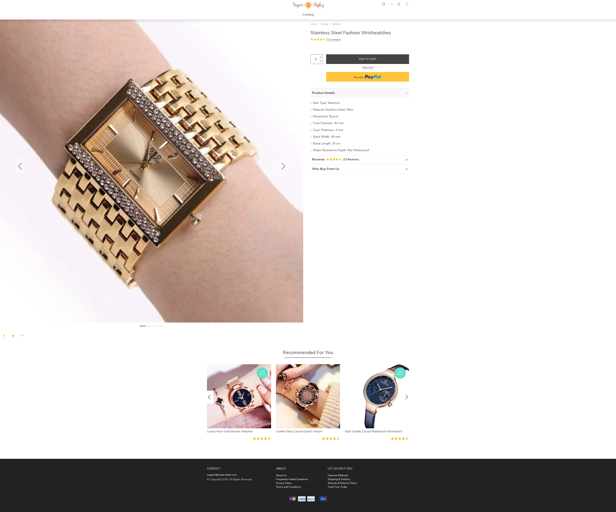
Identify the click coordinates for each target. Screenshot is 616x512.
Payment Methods (338, 475)
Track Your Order (337, 487)
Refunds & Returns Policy (342, 483)
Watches (336, 24)
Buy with (359, 77)
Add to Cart (367, 59)
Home (313, 24)
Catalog (308, 14)
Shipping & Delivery (339, 479)
